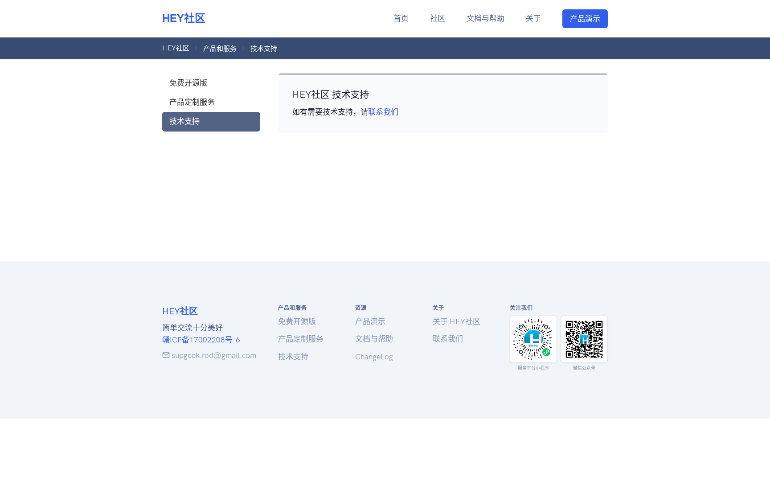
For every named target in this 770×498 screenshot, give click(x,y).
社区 (437, 18)
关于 (533, 18)
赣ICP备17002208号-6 (201, 339)
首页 (401, 18)
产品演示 (585, 18)
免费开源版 (188, 82)
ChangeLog (374, 356)
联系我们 (383, 111)
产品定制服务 (192, 102)
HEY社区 (183, 18)
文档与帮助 (485, 18)
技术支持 (184, 121)
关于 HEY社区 (456, 321)
